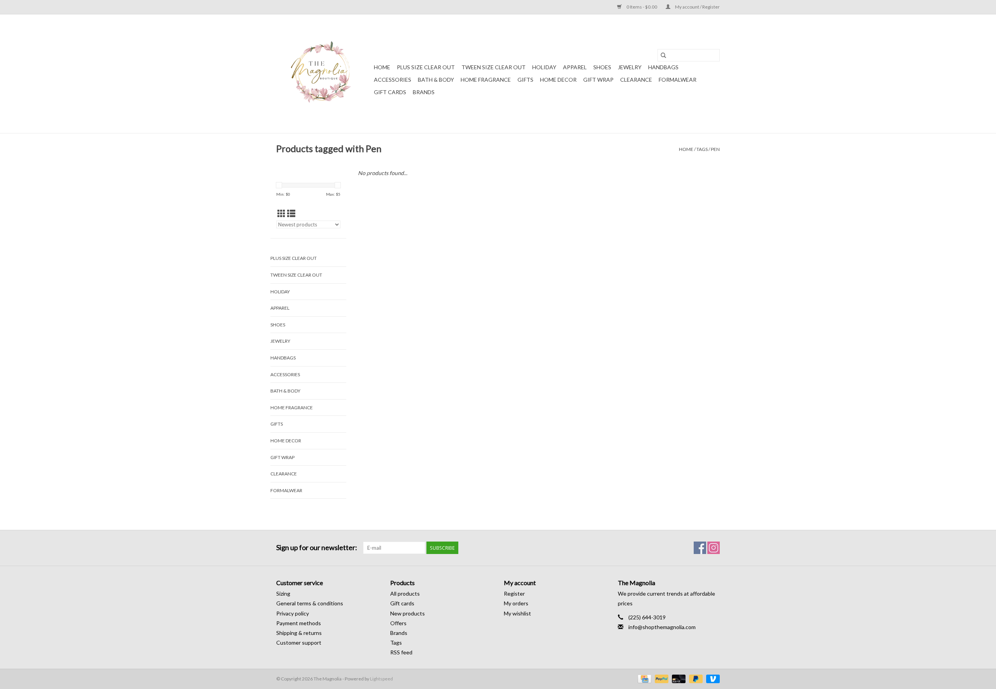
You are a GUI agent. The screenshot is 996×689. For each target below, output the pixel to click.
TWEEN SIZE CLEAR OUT (493, 67)
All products (405, 593)
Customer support (298, 642)
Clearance (636, 79)
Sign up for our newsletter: (316, 547)
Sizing (283, 593)
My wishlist (517, 613)
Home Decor (558, 79)
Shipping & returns (299, 632)
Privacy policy (292, 613)
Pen (715, 149)
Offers (398, 623)
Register (514, 593)
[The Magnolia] (324, 73)
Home (382, 67)
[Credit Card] (643, 678)
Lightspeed (381, 679)
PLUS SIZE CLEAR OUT (426, 67)
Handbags (663, 67)
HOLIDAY (544, 67)
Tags (702, 149)
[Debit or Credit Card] (677, 678)
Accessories (392, 79)
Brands (424, 92)
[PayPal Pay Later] (694, 678)
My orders (516, 603)
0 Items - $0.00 (642, 7)
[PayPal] (660, 678)
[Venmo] (711, 678)
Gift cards (390, 92)
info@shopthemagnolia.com (662, 627)
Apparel (575, 67)
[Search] (663, 55)
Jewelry (630, 67)
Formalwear (677, 79)
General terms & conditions (309, 603)
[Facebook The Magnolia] (700, 548)
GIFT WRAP (598, 79)
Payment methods (298, 623)
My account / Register (697, 7)
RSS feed (401, 652)
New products (407, 613)
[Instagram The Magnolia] (713, 548)
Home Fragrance (486, 79)
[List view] (291, 213)
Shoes (602, 67)
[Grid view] (281, 213)
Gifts (525, 79)
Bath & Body (436, 79)
